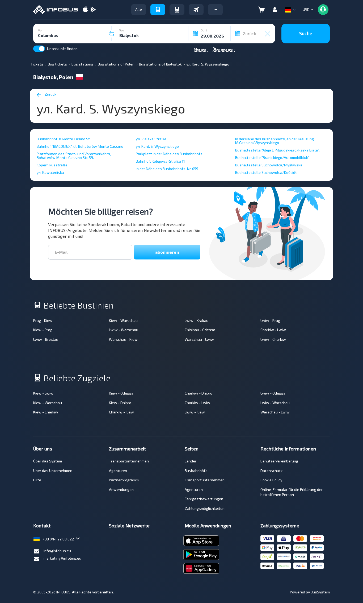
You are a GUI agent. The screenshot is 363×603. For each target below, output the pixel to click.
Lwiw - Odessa (272, 393)
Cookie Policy (271, 480)
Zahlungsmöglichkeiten (205, 508)
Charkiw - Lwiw (273, 329)
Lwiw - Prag (270, 320)
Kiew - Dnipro (120, 402)
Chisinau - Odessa (200, 329)
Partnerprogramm (124, 480)
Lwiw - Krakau (196, 320)
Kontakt (42, 525)
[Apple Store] (85, 9)
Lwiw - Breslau (45, 339)
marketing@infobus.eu (62, 558)
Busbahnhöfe (196, 470)
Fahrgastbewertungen (204, 499)
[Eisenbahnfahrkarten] (177, 9)
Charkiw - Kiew (121, 412)
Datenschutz (271, 470)
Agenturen (118, 470)
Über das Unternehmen (52, 470)
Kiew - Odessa (121, 393)
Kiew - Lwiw (43, 393)
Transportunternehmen (129, 461)
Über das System (47, 461)
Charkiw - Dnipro (198, 393)
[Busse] (157, 9)
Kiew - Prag (42, 329)
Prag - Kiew (42, 320)
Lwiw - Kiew (195, 412)
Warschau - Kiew (123, 339)
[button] (215, 9)
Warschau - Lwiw (199, 339)
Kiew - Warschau (123, 320)
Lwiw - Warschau (123, 329)
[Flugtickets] (196, 9)
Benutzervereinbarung (279, 461)
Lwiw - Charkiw (273, 339)
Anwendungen (121, 489)
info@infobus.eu (57, 550)
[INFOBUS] (55, 9)
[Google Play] (93, 9)
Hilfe (37, 480)
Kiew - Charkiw (45, 412)
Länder (190, 461)
